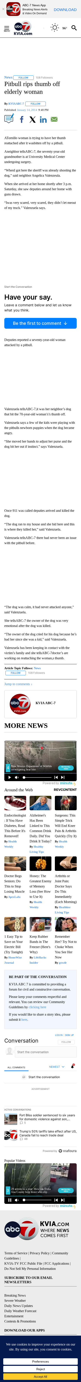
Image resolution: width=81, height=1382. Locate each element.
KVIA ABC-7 (16, 103)
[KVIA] (27, 27)
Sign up (69, 1035)
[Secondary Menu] (10, 28)
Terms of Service (15, 1253)
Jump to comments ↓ (18, 684)
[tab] (16, 1067)
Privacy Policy (40, 1253)
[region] (40, 1094)
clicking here (37, 1007)
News (37, 668)
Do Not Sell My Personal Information (30, 1268)
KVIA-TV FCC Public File (23, 1263)
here (24, 1019)
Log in (59, 1035)
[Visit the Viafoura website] (67, 1151)
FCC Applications (56, 1263)
